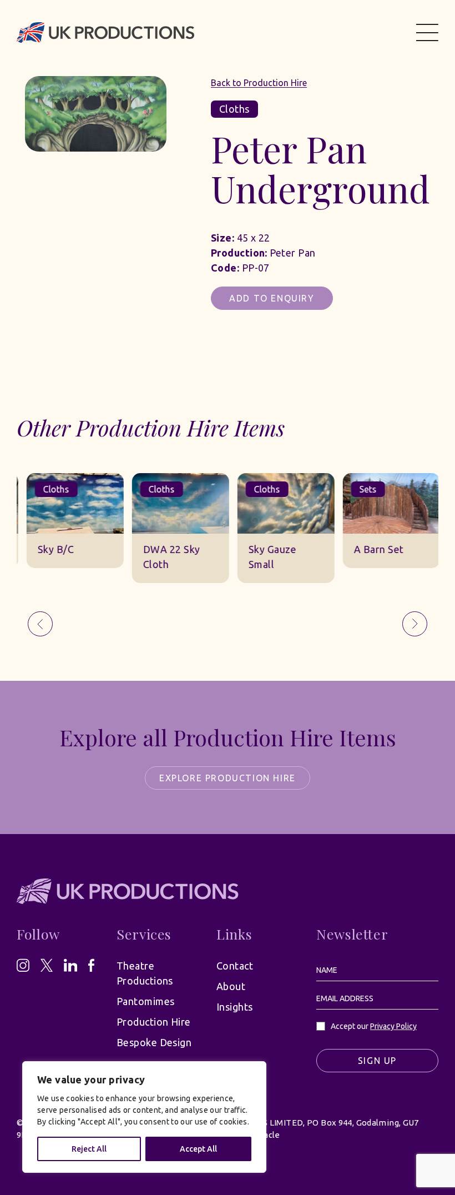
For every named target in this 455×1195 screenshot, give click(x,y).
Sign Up (377, 1061)
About (230, 986)
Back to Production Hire (259, 83)
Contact (234, 965)
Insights (234, 1006)
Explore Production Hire (227, 778)
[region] (144, 1117)
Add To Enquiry (271, 298)
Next (414, 623)
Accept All (198, 1148)
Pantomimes (146, 1001)
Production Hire (154, 1021)
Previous (40, 623)
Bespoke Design (154, 1042)
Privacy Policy (393, 1026)
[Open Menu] (427, 32)
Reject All (89, 1148)
